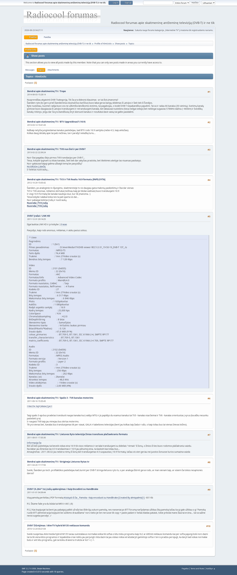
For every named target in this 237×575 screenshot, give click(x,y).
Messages (30, 70)
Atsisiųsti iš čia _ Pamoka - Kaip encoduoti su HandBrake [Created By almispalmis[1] (104, 497)
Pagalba (185, 568)
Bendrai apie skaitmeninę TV (42, 91)
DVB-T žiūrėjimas (36, 525)
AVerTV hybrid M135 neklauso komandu (68, 525)
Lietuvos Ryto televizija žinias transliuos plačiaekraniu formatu (94, 434)
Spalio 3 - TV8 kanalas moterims (76, 397)
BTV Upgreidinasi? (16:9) (73, 121)
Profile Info (30, 49)
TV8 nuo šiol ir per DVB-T (73, 149)
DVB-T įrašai (33, 215)
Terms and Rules (197, 568)
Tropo (63, 91)
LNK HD (46, 215)
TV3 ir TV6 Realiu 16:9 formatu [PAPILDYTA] (82, 179)
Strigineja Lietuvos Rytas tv (74, 461)
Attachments (53, 70)
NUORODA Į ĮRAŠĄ (36, 166)
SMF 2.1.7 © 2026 (29, 569)
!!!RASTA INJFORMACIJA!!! (39, 406)
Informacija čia (34, 442)
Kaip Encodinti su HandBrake (83, 489)
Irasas (64, 224)
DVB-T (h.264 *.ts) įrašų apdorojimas (46, 489)
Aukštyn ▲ (210, 568)
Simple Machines (43, 569)
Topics (41, 70)
